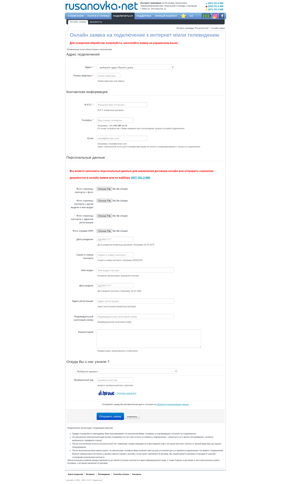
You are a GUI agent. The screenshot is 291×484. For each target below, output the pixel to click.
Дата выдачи (86, 285)
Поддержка (144, 16)
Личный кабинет (166, 16)
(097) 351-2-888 (215, 3)
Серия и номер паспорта (84, 256)
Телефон (87, 120)
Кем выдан (87, 270)
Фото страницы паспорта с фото (84, 190)
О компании (76, 16)
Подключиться (123, 16)
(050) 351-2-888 (215, 6)
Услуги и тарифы (98, 16)
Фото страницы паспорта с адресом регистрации (82, 219)
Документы (96, 22)
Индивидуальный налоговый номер (83, 318)
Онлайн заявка (78, 22)
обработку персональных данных (173, 404)
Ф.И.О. (88, 104)
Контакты (136, 474)
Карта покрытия (75, 474)
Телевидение (104, 474)
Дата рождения (84, 239)
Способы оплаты (121, 474)
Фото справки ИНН (83, 230)
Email (90, 138)
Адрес (89, 67)
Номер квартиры (83, 75)
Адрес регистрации (82, 301)
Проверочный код (83, 380)
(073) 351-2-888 (215, 9)
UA (191, 16)
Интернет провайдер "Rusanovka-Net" (192, 28)
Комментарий (85, 332)
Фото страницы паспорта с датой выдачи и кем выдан (82, 204)
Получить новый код (126, 393)
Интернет (90, 474)
